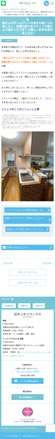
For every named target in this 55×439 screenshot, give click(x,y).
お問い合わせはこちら (17, 247)
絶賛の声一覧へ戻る (27, 272)
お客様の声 (13, 9)
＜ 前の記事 (7, 263)
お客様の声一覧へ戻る (27, 282)
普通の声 (38, 306)
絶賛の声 (23, 9)
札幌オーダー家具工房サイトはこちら (25, 229)
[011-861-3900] (46, 3)
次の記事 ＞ (48, 263)
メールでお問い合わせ (29, 381)
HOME (3, 9)
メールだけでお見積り (11, 436)
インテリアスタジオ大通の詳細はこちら (25, 210)
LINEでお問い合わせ (29, 436)
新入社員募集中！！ (27, 397)
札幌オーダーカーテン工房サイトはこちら (24, 219)
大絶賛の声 (9, 306)
